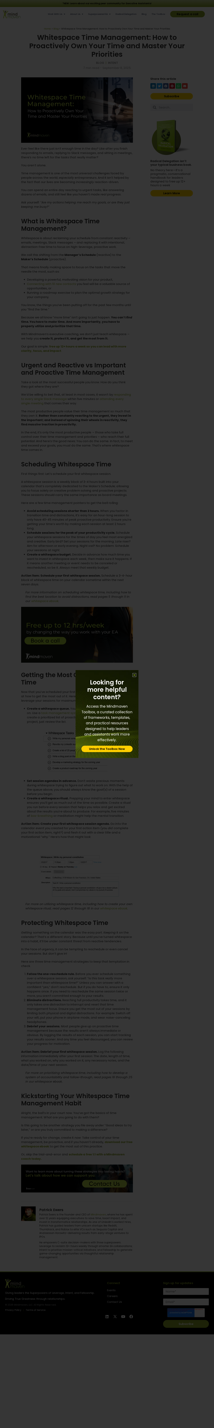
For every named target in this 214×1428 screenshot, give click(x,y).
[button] (134, 675)
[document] (107, 714)
